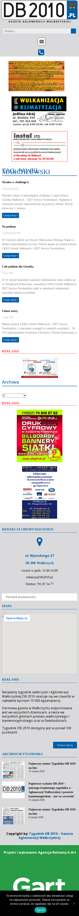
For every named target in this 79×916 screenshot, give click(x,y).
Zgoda (40, 910)
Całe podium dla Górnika (18, 266)
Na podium (9, 226)
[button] (41, 42)
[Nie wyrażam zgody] (74, 903)
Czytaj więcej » (10, 215)
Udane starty (10, 311)
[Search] (73, 31)
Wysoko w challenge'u (15, 182)
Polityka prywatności (21, 597)
